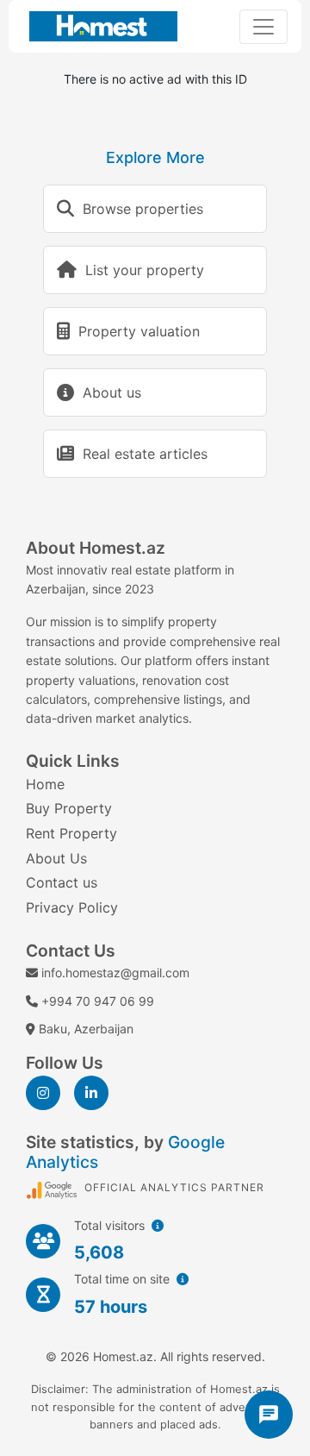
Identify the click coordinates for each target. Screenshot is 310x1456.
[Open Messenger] (269, 1414)
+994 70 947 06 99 (97, 1001)
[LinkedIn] (91, 1093)
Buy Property (69, 808)
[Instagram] (43, 1093)
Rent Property (71, 833)
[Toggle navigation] (263, 26)
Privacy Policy (72, 907)
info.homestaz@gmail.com (115, 972)
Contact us (61, 882)
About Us (56, 858)
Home (45, 784)
